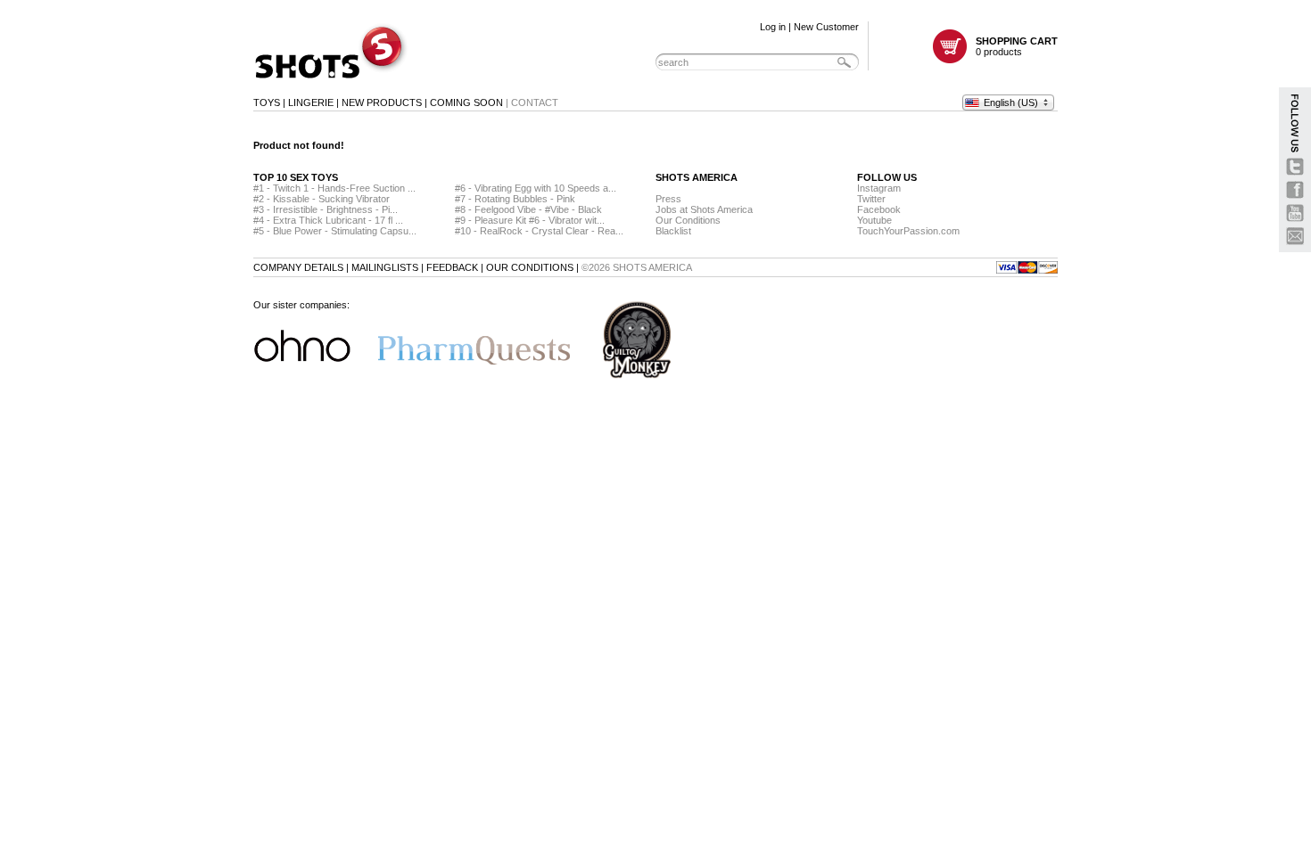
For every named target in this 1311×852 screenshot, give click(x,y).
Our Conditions (688, 220)
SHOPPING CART (1017, 41)
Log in (773, 26)
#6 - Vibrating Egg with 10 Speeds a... (535, 188)
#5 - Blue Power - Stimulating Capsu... (334, 230)
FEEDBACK (452, 267)
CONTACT (534, 102)
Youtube (874, 220)
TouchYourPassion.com (908, 230)
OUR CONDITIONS (529, 267)
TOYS (266, 102)
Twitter (871, 198)
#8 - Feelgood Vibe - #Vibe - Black (528, 209)
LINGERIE (311, 102)
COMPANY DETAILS (298, 267)
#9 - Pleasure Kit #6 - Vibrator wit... (530, 220)
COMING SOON (466, 102)
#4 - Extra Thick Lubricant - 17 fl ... (328, 220)
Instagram (879, 188)
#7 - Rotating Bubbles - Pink (515, 198)
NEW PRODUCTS (382, 102)
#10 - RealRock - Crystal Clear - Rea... (539, 230)
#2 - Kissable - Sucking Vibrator (321, 198)
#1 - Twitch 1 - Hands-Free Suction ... (334, 188)
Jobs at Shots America (704, 209)
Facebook (879, 209)
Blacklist (673, 230)
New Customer (826, 26)
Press (668, 198)
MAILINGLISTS (384, 267)
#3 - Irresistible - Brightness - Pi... (325, 209)
